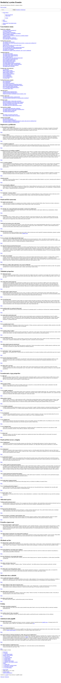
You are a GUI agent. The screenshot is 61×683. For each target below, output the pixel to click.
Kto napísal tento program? (8, 118)
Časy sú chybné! (6, 44)
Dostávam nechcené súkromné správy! (10, 92)
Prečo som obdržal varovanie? (8, 62)
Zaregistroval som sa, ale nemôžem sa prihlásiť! (12, 33)
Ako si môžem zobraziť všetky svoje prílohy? (11, 115)
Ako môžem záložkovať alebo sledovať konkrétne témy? (13, 109)
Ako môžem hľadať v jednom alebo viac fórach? (12, 101)
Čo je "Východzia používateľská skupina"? (11, 87)
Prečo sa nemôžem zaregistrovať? (9, 32)
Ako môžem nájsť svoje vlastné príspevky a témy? (12, 105)
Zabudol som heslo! (6, 36)
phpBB (6, 674)
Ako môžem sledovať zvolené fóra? (9, 110)
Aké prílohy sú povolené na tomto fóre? (10, 114)
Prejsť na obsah (3, 7)
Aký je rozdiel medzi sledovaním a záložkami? (11, 108)
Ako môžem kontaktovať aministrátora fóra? (11, 122)
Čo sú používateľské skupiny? (8, 83)
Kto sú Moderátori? (6, 82)
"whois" (26, 636)
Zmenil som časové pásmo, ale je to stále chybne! (12, 45)
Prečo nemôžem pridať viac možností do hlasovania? (13, 57)
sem (33, 623)
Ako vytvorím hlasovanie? (8, 56)
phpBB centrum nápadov (11, 630)
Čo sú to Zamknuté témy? (8, 76)
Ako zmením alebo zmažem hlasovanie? (10, 58)
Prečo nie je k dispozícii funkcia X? (9, 119)
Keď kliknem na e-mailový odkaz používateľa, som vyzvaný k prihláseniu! (17, 50)
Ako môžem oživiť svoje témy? (9, 66)
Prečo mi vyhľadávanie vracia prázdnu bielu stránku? (13, 103)
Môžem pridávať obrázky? (8, 72)
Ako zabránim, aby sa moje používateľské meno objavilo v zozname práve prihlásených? (19, 43)
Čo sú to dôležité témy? (7, 75)
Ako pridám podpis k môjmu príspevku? (10, 55)
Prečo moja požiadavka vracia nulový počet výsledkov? (13, 102)
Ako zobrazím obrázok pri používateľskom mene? (12, 48)
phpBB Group (25, 233)
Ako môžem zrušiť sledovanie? (9, 111)
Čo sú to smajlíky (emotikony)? (9, 71)
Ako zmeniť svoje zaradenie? (8, 49)
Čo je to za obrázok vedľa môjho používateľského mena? (13, 47)
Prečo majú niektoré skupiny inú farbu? (10, 86)
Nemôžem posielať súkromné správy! (10, 91)
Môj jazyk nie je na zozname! (8, 46)
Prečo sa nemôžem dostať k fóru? (9, 59)
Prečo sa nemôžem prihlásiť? (8, 34)
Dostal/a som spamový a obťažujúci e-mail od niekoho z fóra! (14, 93)
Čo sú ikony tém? (6, 78)
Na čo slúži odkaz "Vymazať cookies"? (10, 38)
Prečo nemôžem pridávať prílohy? (9, 61)
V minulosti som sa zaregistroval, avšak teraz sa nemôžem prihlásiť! (15, 35)
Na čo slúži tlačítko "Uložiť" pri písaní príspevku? (12, 64)
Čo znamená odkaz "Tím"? (8, 88)
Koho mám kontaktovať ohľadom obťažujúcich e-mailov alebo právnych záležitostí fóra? (19, 120)
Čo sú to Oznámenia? (7, 74)
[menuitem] (9, 14)
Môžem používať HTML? (8, 70)
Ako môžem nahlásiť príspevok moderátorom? (11, 63)
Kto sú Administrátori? (7, 81)
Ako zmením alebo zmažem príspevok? (10, 54)
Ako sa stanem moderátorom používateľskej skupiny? (13, 85)
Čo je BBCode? (6, 69)
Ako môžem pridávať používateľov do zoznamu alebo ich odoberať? (16, 97)
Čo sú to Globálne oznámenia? (8, 73)
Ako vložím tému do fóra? (8, 53)
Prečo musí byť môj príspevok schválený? (11, 65)
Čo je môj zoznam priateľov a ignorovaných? (11, 96)
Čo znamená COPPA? (7, 31)
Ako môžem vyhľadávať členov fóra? (10, 104)
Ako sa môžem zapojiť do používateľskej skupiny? (12, 84)
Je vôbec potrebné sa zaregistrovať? (9, 30)
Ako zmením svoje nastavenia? (9, 41)
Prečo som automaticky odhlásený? (9, 37)
